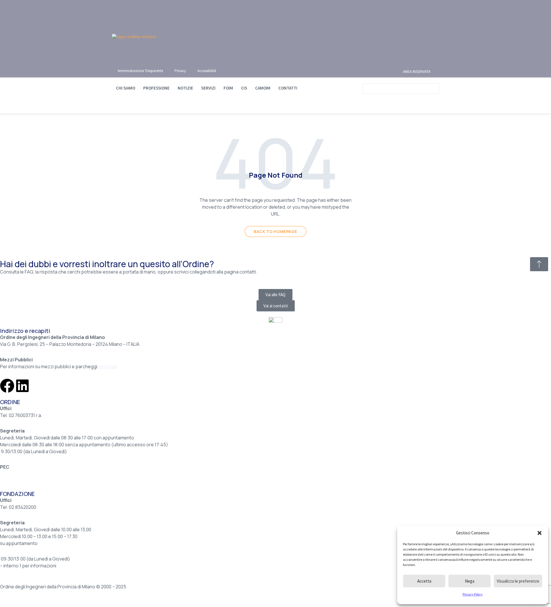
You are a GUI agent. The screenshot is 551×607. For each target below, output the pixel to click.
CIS (244, 88)
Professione (156, 88)
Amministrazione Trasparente (140, 70)
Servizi (208, 88)
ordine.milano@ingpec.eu (26, 474)
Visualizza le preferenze (518, 581)
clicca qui (107, 366)
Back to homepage (275, 231)
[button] (539, 533)
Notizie (185, 88)
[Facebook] (7, 386)
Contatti (287, 88)
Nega (469, 581)
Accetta (424, 581)
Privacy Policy (473, 594)
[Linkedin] (22, 386)
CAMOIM (262, 88)
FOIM (228, 88)
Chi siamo (125, 88)
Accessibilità (206, 70)
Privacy (180, 70)
